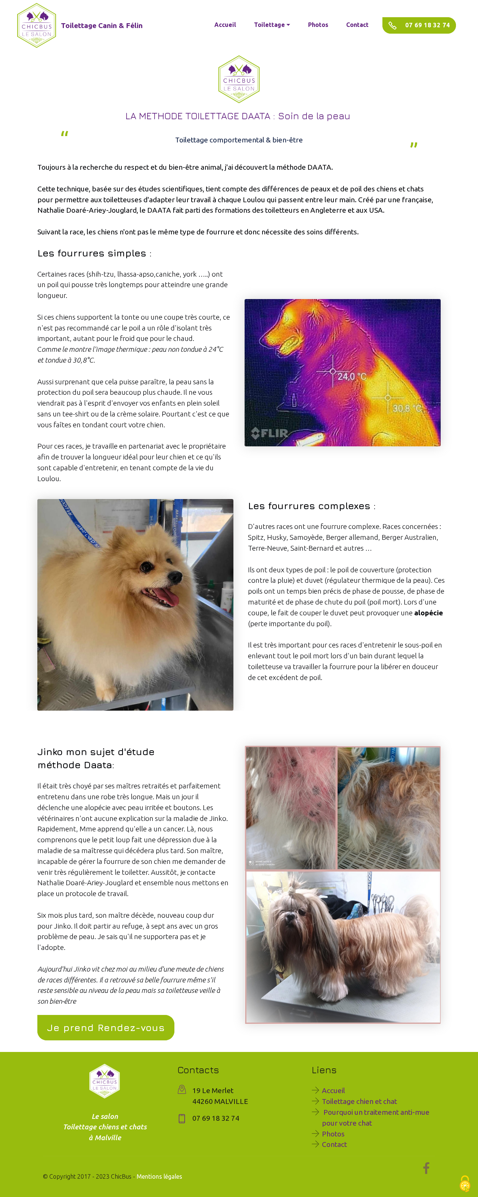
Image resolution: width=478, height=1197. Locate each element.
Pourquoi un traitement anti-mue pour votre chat (375, 1117)
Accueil (225, 24)
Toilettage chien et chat (359, 1101)
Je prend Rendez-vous (106, 1027)
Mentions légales (159, 1176)
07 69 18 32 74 (426, 25)
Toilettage (269, 24)
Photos (318, 24)
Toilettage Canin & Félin (102, 25)
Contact (357, 24)
